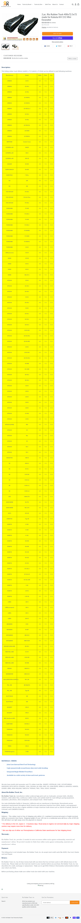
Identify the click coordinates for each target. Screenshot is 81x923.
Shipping (44, 27)
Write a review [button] (72, 58)
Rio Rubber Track (9, 917)
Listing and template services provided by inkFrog (40, 883)
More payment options (57, 42)
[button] (46, 22)
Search (3, 901)
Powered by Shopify (18, 917)
